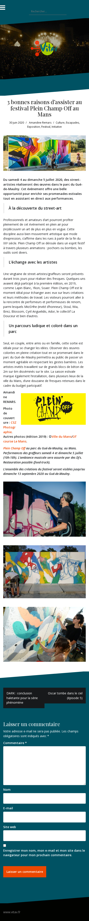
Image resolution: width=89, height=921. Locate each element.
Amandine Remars (40, 122)
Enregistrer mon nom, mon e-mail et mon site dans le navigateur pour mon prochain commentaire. (44, 852)
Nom (7, 789)
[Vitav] (44, 48)
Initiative (57, 127)
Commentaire (15, 743)
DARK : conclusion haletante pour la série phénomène (22, 698)
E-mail (8, 808)
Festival (45, 127)
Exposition (33, 127)
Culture (60, 122)
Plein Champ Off (14, 448)
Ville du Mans (61, 436)
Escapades (72, 122)
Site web (9, 827)
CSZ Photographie (9, 427)
